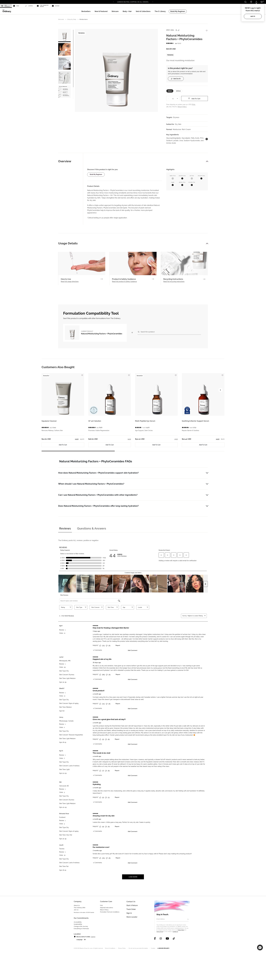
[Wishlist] (206, 30)
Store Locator (131, 917)
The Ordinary (7, 6)
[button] (101, 11)
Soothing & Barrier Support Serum (195, 421)
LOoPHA (30, 5)
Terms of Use (159, 931)
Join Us (76, 910)
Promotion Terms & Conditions (109, 912)
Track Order (131, 909)
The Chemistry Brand (44, 6)
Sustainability (78, 924)
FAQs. (193, 104)
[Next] (153, 2)
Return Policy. (182, 106)
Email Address (160, 919)
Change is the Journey (81, 926)
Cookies (153, 948)
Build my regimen (96, 174)
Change (93, 936)
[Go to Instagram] (161, 938)
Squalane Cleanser (49, 421)
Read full (70, 281)
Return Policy (104, 910)
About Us (77, 905)
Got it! (253, 16)
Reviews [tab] (65, 528)
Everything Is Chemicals (81, 928)
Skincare (61, 19)
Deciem (57, 5)
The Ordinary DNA (79, 907)
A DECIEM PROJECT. (163, 948)
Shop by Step (71, 19)
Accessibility (78, 922)
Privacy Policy (181, 929)
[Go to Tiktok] (174, 938)
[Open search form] (245, 2)
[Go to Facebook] (155, 938)
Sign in (129, 913)
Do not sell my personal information (138, 948)
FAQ (101, 905)
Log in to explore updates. (133, 2)
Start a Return (132, 905)
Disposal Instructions (106, 907)
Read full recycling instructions (173, 281)
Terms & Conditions (110, 948)
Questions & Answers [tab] (91, 528)
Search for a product (148, 332)
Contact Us (175, 931)
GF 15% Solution (94, 421)
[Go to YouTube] (167, 938)
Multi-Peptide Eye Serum (145, 421)
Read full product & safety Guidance (124, 281)
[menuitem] (6, 6)
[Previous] (113, 2)
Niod (17, 5)
